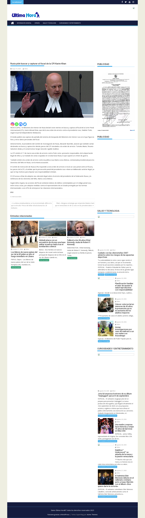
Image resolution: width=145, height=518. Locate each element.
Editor (26, 69)
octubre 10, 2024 (74, 237)
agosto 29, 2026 (121, 278)
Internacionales (16, 197)
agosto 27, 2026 (121, 470)
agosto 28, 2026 (121, 322)
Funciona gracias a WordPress (58, 514)
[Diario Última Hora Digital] (12, 22)
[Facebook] (21, 124)
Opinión (37, 23)
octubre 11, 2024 (17, 249)
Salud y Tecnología (49, 23)
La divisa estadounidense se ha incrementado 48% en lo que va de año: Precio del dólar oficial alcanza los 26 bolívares (31, 205)
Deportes (101, 274)
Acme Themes (92, 514)
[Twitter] (25, 124)
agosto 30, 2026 (104, 250)
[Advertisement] (72, 42)
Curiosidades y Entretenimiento (70, 23)
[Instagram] (12, 124)
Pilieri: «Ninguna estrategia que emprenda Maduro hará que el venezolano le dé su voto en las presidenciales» (74, 204)
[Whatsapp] (16, 124)
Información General (24, 23)
